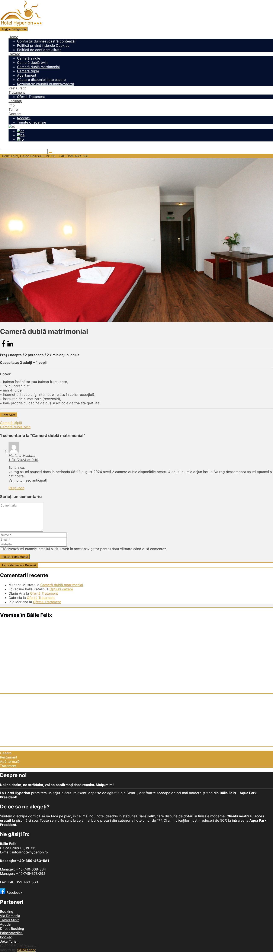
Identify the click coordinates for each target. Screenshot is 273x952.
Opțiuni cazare (61, 589)
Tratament (17, 92)
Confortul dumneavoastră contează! (46, 41)
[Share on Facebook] (3, 346)
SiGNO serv (26, 950)
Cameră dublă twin (32, 62)
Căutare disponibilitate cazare (41, 79)
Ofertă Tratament (31, 97)
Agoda (5, 924)
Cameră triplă (28, 71)
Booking (6, 911)
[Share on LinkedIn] (10, 346)
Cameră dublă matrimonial (38, 67)
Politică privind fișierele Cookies (43, 45)
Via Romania (10, 916)
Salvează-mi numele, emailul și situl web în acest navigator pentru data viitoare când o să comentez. (85, 549)
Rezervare (9, 414)
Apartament (26, 75)
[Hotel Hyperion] (21, 24)
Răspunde (16, 488)
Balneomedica (11, 933)
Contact (15, 114)
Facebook (13, 892)
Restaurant (17, 88)
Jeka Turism (9, 941)
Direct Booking (12, 928)
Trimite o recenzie (31, 122)
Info (12, 105)
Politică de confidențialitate (39, 50)
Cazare (14, 54)
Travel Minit (9, 920)
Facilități (15, 101)
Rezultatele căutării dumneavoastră (45, 84)
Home (13, 37)
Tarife (13, 109)
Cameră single (28, 58)
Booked (6, 937)
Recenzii (23, 118)
